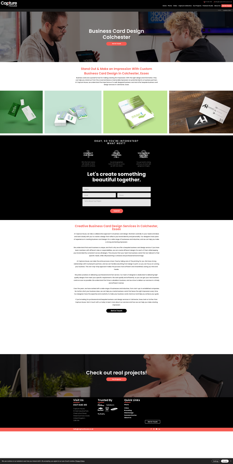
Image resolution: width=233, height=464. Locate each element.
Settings (215, 461)
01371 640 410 (208, 2)
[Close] (231, 461)
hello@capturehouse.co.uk (223, 2)
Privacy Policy (80, 461)
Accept (225, 461)
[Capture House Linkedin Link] (159, 429)
